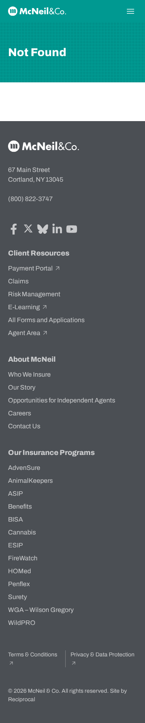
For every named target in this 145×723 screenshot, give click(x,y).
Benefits (20, 506)
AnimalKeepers (30, 480)
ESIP (15, 545)
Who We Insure (29, 374)
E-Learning (24, 307)
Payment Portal (31, 268)
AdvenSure (24, 467)
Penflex (19, 583)
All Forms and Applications (46, 319)
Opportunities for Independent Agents (61, 400)
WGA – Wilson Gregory (41, 609)
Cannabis (22, 532)
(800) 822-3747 (30, 198)
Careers (19, 413)
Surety (17, 596)
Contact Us (24, 426)
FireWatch (22, 558)
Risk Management (34, 294)
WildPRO (21, 622)
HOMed (19, 571)
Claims (18, 281)
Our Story (21, 387)
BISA (15, 519)
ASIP (15, 493)
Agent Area (24, 332)
